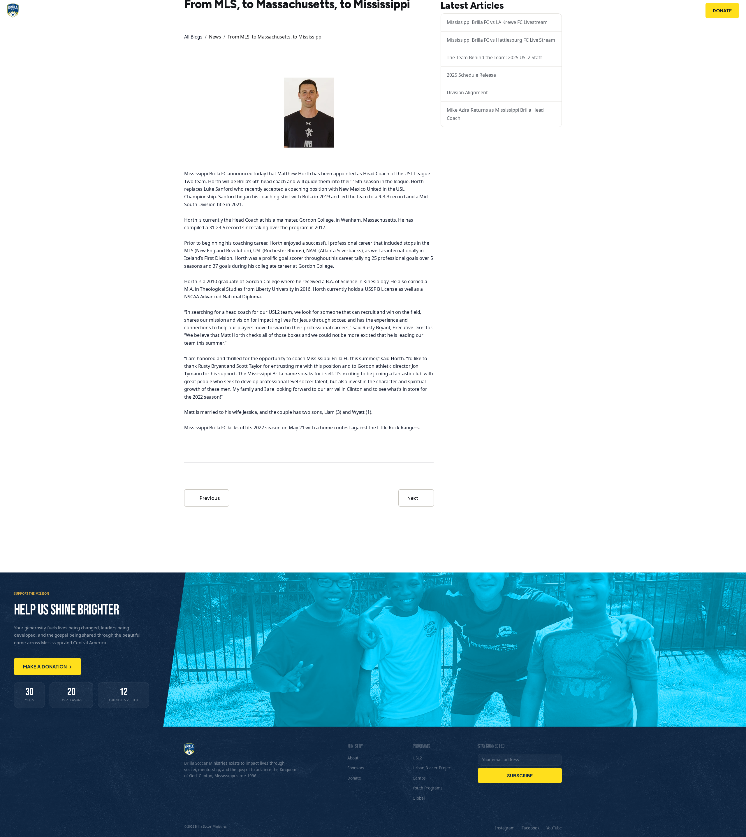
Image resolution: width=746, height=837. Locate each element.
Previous (209, 498)
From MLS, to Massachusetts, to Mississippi (275, 37)
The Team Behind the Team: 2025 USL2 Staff (494, 57)
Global (419, 798)
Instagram (505, 828)
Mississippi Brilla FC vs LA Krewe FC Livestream (497, 22)
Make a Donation (47, 666)
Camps (419, 778)
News (215, 37)
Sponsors (664, 10)
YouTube (554, 828)
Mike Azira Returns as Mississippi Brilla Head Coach (495, 114)
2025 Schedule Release (471, 75)
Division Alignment (467, 92)
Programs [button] (622, 10)
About (589, 10)
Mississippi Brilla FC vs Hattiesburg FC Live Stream (501, 40)
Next (413, 498)
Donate (722, 10)
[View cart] (693, 10)
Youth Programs (428, 788)
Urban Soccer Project (432, 768)
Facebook (530, 828)
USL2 (417, 758)
